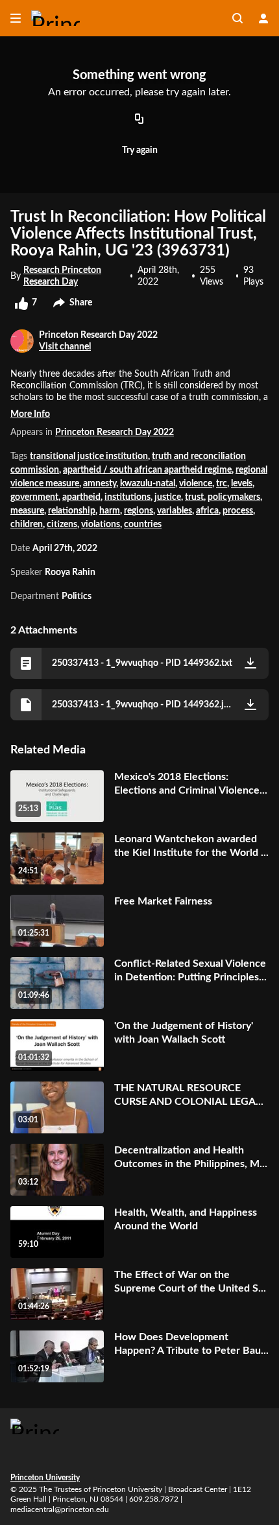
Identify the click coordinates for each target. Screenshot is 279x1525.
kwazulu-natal (147, 483)
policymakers (234, 497)
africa (207, 510)
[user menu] (263, 18)
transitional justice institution (89, 456)
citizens (62, 524)
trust (194, 497)
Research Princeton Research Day (62, 276)
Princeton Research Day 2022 (114, 432)
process (238, 510)
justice (167, 497)
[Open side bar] (15, 18)
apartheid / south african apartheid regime (147, 470)
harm (109, 510)
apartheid (81, 497)
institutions (127, 497)
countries (143, 524)
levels (241, 483)
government (34, 497)
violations (100, 524)
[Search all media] (237, 18)
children (26, 524)
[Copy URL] (139, 120)
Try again (140, 150)
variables (174, 510)
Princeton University (45, 1478)
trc (221, 483)
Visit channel (65, 346)
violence (195, 483)
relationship (71, 510)
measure (27, 510)
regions (138, 510)
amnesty (99, 483)
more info (30, 414)
